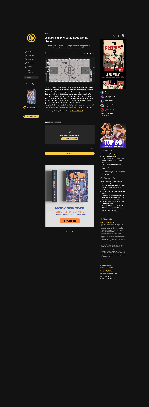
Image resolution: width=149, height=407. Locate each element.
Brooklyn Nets (58, 122)
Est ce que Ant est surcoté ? (109, 156)
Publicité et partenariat (106, 267)
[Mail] (90, 53)
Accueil (30, 48)
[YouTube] (36, 84)
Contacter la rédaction (106, 265)
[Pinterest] (84, 53)
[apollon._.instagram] (33, 84)
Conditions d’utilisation (106, 272)
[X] (93, 53)
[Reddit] (87, 53)
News (30, 52)
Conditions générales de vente (108, 273)
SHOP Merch (30, 71)
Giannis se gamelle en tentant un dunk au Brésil (113, 167)
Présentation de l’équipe (106, 270)
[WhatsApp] (81, 53)
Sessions (31, 63)
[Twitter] (29, 84)
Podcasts (31, 59)
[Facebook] (78, 53)
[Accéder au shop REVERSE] (118, 35)
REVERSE (31, 67)
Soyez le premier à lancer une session (69, 138)
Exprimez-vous (70, 153)
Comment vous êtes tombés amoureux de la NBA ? (113, 192)
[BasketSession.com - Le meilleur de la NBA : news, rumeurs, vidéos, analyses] (31, 38)
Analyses (31, 55)
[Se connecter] (123, 35)
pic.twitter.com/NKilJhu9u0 (83, 107)
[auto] (114, 35)
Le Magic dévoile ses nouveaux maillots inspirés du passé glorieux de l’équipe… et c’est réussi (113, 160)
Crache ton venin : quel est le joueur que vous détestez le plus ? (113, 202)
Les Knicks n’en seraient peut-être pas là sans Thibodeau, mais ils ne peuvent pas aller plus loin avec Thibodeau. (113, 197)
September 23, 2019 (76, 111)
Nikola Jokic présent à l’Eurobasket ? (112, 164)
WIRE (46, 33)
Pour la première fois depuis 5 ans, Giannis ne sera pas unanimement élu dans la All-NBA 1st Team (113, 172)
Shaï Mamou (52, 53)
